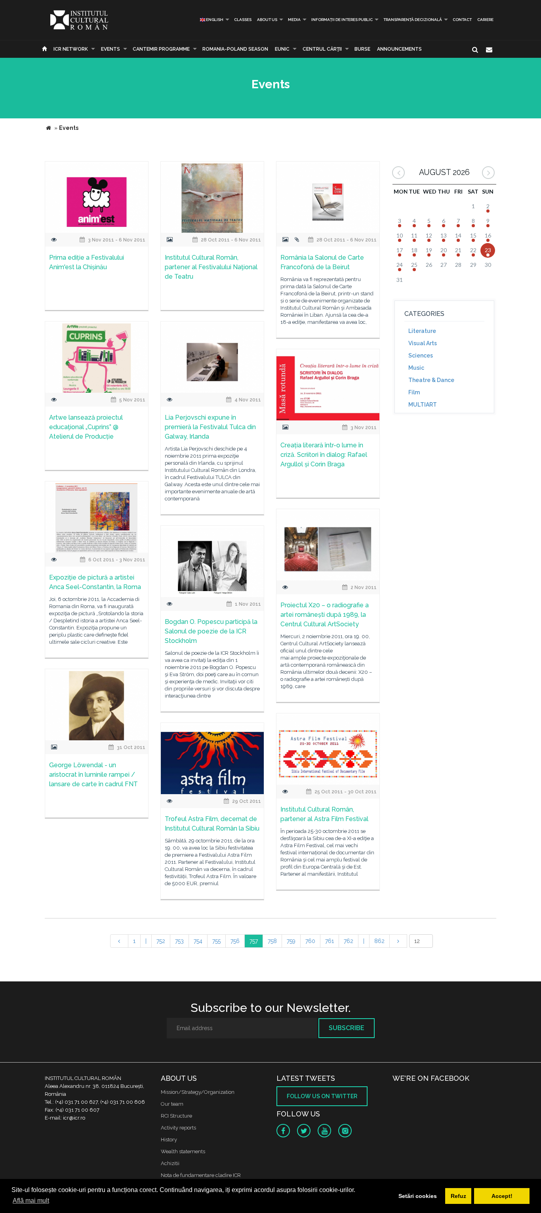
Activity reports (178, 1128)
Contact (462, 19)
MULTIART (422, 404)
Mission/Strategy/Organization (197, 1092)
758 (272, 941)
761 (329, 941)
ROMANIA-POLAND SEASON (235, 49)
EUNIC (282, 49)
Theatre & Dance (431, 380)
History (169, 1140)
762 (348, 941)
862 (379, 941)
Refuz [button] (458, 1196)
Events (110, 49)
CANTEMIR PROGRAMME (161, 49)
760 (310, 941)
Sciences (420, 355)
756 (235, 941)
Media (294, 19)
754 (198, 941)
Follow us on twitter (322, 1096)
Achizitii (170, 1163)
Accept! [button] (501, 1196)
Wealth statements (183, 1151)
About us (267, 19)
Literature (422, 331)
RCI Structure (176, 1116)
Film (414, 392)
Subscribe (346, 1028)
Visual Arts (422, 343)
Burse (362, 49)
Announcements (399, 49)
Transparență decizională (412, 19)
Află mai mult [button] (31, 1200)
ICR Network (70, 49)
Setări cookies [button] (417, 1196)
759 (291, 941)
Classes (242, 19)
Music (416, 368)
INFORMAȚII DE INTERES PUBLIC (342, 19)
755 (216, 941)
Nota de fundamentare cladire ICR (201, 1175)
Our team (172, 1104)
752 (160, 941)
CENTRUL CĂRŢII (322, 49)
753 (179, 941)
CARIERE (485, 19)
